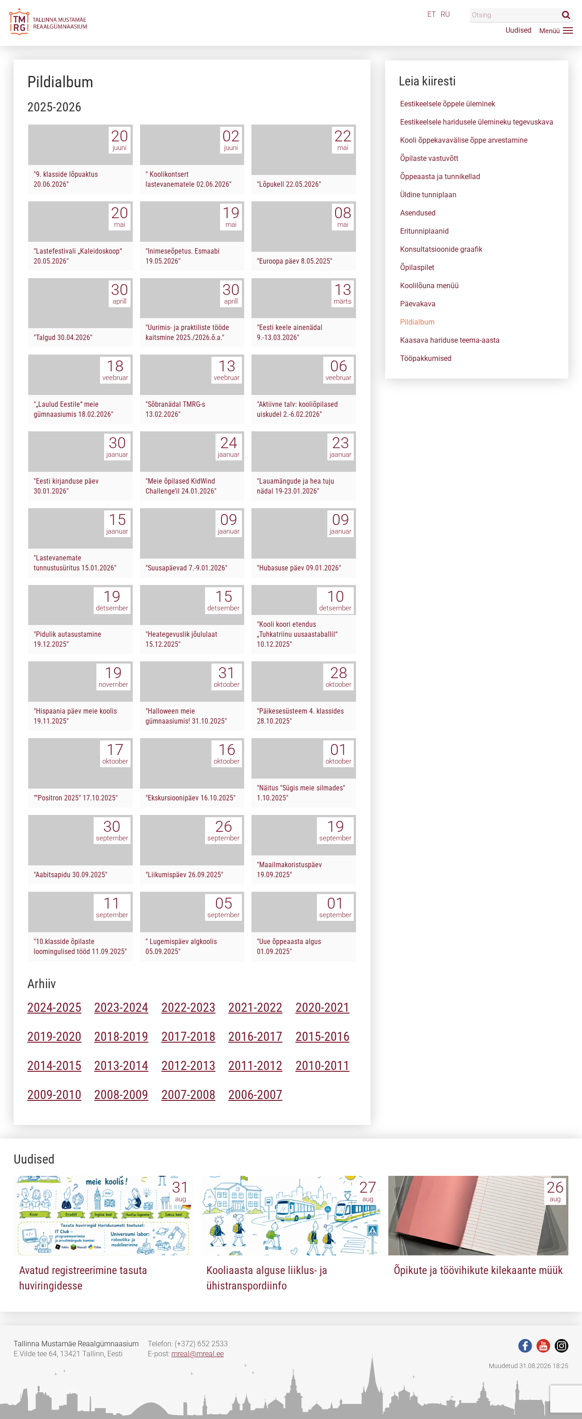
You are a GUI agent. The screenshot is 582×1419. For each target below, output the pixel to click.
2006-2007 (255, 1094)
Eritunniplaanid (424, 231)
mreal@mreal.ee (197, 1353)
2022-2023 (188, 1007)
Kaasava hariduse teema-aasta (450, 340)
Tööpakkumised (426, 358)
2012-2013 (188, 1065)
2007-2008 (188, 1094)
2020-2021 (323, 1007)
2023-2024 (121, 1007)
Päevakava (418, 304)
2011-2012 (255, 1065)
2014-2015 (54, 1065)
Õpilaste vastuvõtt (429, 158)
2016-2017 (255, 1036)
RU (445, 14)
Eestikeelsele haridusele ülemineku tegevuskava (476, 122)
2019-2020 (54, 1036)
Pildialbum (417, 322)
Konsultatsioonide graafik (441, 249)
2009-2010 (54, 1094)
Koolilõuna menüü (429, 285)
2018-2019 (121, 1036)
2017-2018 (188, 1036)
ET (431, 14)
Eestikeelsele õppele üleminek (447, 104)
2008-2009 (121, 1094)
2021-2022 (255, 1007)
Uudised (519, 30)
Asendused (418, 213)
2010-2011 (323, 1065)
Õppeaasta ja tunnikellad (440, 176)
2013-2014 (121, 1065)
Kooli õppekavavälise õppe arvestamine (463, 140)
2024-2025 (54, 1007)
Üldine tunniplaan (428, 194)
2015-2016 (323, 1036)
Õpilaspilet (417, 267)
